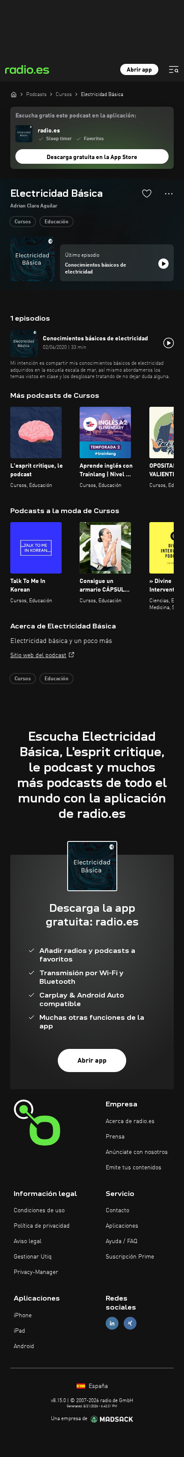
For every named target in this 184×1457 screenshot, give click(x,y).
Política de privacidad (42, 1226)
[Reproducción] (163, 263)
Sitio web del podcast (38, 655)
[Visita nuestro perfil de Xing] (130, 1323)
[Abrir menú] (174, 69)
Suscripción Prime (130, 1257)
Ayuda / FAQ (121, 1241)
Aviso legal (28, 1241)
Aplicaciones (122, 1226)
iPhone (23, 1316)
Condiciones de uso (39, 1211)
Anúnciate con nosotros (137, 1152)
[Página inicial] (13, 94)
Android (24, 1346)
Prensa (115, 1137)
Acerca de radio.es (130, 1121)
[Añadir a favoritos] (147, 193)
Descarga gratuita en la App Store (92, 157)
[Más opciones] (169, 194)
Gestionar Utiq (33, 1257)
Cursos (23, 222)
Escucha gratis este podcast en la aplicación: (75, 116)
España (97, 1386)
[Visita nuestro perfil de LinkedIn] (112, 1323)
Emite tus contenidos (133, 1168)
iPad (19, 1331)
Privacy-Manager (36, 1272)
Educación (56, 222)
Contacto (117, 1211)
